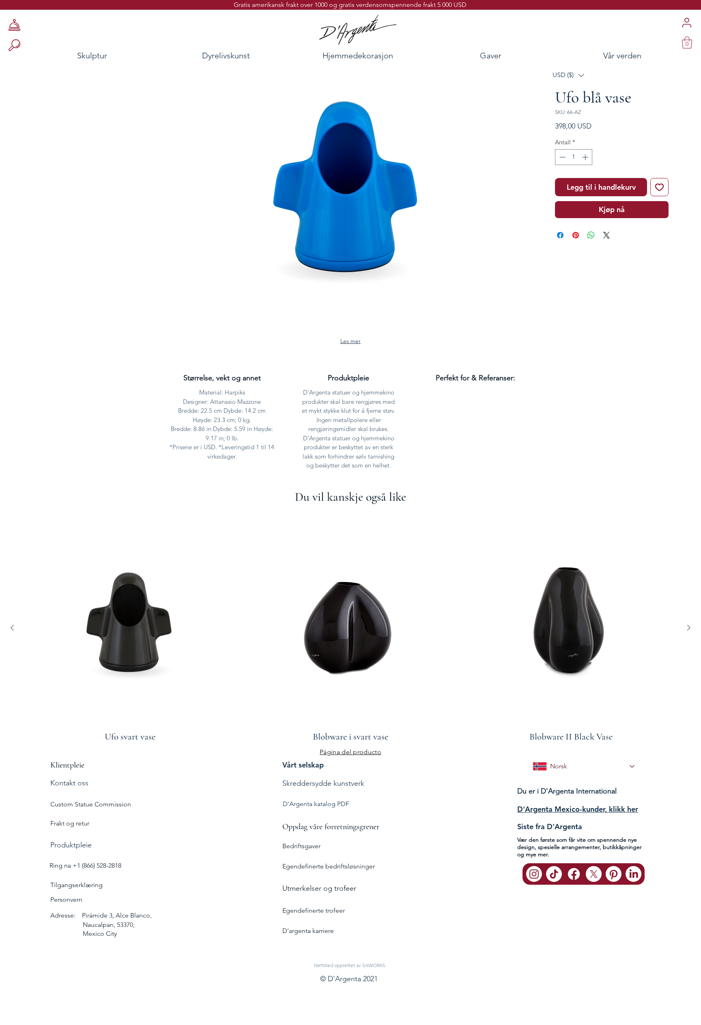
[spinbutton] (574, 182)
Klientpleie (67, 771)
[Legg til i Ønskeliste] (659, 212)
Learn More (585, 151)
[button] (568, 75)
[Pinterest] (613, 880)
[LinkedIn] (633, 880)
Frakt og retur (69, 830)
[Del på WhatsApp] (591, 260)
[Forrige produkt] (12, 634)
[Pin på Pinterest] (576, 260)
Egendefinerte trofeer (313, 916)
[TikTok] (554, 880)
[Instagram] (534, 880)
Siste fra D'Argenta (549, 833)
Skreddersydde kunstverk (323, 789)
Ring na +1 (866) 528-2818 (85, 872)
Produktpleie (71, 851)
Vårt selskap (303, 771)
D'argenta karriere (308, 937)
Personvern (66, 906)
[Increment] (586, 182)
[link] (687, 42)
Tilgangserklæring (76, 891)
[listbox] (568, 75)
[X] (594, 880)
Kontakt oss (69, 789)
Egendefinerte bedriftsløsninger (328, 872)
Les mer (350, 347)
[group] (350, 633)
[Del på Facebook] (560, 260)
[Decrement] (561, 182)
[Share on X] (606, 260)
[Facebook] (574, 880)
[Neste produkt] (689, 634)
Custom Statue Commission (90, 811)
